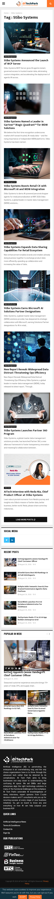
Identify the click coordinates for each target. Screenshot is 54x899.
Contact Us (7, 829)
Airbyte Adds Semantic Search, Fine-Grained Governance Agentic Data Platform (33, 589)
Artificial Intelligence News (14, 822)
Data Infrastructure (10, 304)
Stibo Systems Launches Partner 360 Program (25, 432)
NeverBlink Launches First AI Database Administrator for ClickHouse (30, 604)
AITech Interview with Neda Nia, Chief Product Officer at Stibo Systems (26, 493)
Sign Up (6, 833)
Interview (7, 488)
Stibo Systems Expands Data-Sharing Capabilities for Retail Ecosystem (25, 249)
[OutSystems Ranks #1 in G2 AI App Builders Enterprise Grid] (10, 621)
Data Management (10, 56)
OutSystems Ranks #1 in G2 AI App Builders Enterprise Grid (32, 618)
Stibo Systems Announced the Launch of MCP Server (26, 62)
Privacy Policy (35, 897)
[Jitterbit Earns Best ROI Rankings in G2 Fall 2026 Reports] (10, 576)
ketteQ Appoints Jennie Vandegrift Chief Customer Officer (33, 560)
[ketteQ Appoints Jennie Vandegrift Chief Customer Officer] (10, 562)
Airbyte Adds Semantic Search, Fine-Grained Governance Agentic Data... (37, 709)
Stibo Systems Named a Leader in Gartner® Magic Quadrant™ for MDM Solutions (26, 124)
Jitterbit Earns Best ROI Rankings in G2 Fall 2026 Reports (33, 574)
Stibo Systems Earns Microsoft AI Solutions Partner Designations (23, 310)
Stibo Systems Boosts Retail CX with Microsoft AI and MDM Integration (25, 187)
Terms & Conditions (11, 825)
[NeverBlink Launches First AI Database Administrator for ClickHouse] (10, 605)
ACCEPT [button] (23, 897)
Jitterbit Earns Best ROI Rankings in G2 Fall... (14, 707)
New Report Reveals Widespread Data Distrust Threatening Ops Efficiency (26, 371)
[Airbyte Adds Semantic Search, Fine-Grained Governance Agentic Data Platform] (10, 590)
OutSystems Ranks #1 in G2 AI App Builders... (38, 734)
